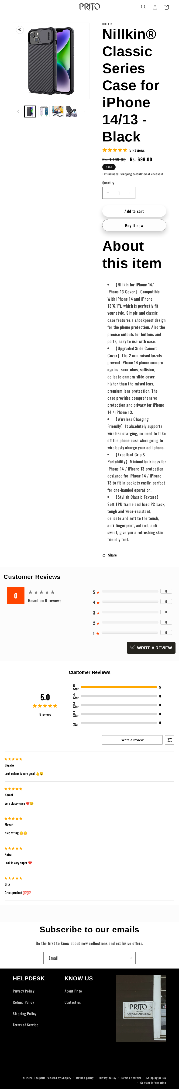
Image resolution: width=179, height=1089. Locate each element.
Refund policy (85, 1078)
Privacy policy (107, 1078)
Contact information (153, 1083)
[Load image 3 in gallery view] (58, 111)
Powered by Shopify (59, 1078)
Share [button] (112, 554)
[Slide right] (84, 111)
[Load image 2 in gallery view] (44, 111)
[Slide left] (18, 111)
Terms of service (131, 1078)
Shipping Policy (24, 1013)
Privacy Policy (23, 990)
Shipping (126, 174)
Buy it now (134, 225)
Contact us (73, 1002)
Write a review (132, 740)
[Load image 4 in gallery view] (72, 111)
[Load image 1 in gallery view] (30, 111)
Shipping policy (156, 1078)
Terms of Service (25, 1024)
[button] (10, 7)
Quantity (108, 182)
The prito (40, 1078)
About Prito (73, 990)
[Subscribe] (129, 958)
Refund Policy (23, 1002)
